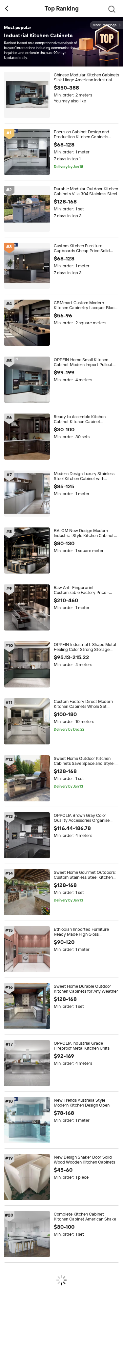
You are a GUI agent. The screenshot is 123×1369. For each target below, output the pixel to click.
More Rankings (104, 25)
